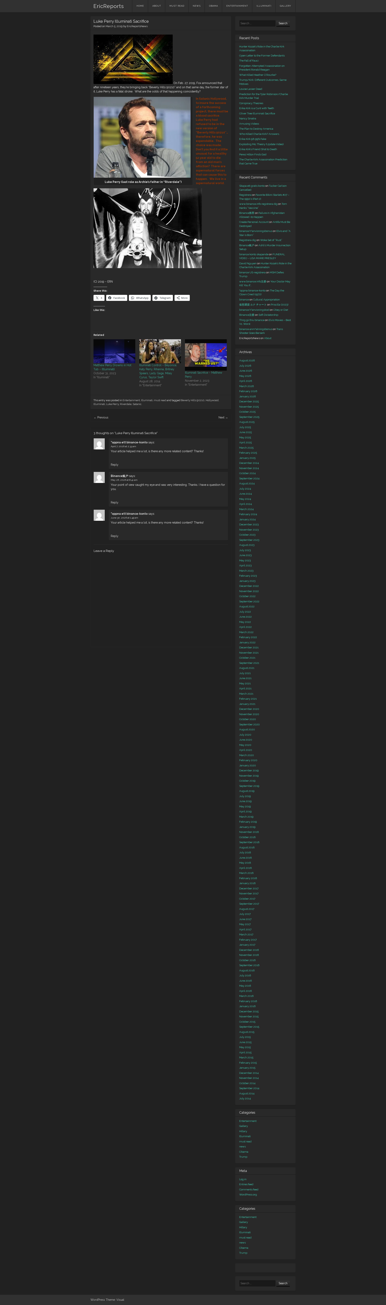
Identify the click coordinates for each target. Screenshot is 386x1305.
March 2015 (246, 1057)
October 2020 (247, 719)
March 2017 (246, 934)
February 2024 (248, 514)
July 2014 (245, 1098)
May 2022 (245, 621)
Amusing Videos (249, 123)
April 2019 (245, 811)
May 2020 (245, 744)
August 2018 (247, 847)
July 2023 (245, 550)
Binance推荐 (246, 212)
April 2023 (245, 565)
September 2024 (249, 478)
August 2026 (247, 360)
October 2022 (247, 596)
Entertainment (237, 6)
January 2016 (247, 1006)
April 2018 (245, 867)
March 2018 (246, 872)
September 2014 (249, 1088)
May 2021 (245, 683)
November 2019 (249, 775)
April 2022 (245, 626)
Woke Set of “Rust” (271, 240)
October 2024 (247, 473)
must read (176, 6)
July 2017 (245, 913)
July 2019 (245, 796)
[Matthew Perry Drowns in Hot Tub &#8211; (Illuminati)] (114, 351)
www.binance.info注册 (252, 281)
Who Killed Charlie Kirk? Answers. (259, 133)
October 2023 (247, 534)
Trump (243, 1156)
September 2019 (249, 785)
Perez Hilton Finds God (252, 154)
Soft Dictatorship (268, 314)
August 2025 (247, 421)
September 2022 (249, 601)
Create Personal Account (254, 221)
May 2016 (245, 985)
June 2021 (245, 678)
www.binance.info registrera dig (258, 203)
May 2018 (245, 862)
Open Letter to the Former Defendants (262, 55)
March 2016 (246, 995)
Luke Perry (112, 404)
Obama (213, 6)
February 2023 (248, 575)
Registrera (245, 194)
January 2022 (247, 642)
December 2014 (249, 1072)
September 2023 (249, 539)
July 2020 (245, 734)
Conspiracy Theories (251, 103)
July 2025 (245, 427)
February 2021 (248, 698)
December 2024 (249, 462)
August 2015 (246, 1031)
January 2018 (247, 883)
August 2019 (247, 790)
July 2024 (245, 488)
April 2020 (245, 749)
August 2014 (247, 1093)
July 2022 (245, 611)
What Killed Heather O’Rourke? (257, 74)
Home (140, 6)
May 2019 (245, 806)
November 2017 (249, 893)
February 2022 (248, 637)
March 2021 (246, 693)
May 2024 (245, 498)
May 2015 (245, 1047)
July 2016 (245, 975)
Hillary (243, 1131)
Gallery (285, 6)
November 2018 (249, 831)
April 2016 (245, 990)
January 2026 (247, 396)
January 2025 (247, 457)
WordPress (97, 1299)
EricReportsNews (137, 26)
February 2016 (248, 1001)
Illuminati (264, 6)
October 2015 (247, 1021)
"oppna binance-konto (252, 290)
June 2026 (245, 370)
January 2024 (247, 519)
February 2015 (248, 1062)
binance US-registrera (252, 272)
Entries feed (246, 1184)
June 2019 (245, 801)
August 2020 (247, 729)
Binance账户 (119, 476)
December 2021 (249, 647)
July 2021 (245, 673)
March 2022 (246, 632)
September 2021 (249, 662)
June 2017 (245, 919)
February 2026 (248, 391)
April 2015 (245, 1052)
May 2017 (245, 924)
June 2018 (245, 857)
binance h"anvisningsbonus (255, 231)
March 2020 (246, 755)
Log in (242, 1179)
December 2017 (249, 888)
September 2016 (249, 965)
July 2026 (245, 365)
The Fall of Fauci (249, 60)
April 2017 (245, 929)
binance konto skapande (253, 254)
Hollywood (212, 400)
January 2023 (247, 580)
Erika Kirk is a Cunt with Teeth (256, 108)
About (156, 6)
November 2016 (249, 954)
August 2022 (247, 606)
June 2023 (245, 555)
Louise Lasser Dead (250, 88)
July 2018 (245, 852)
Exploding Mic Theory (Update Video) (261, 144)
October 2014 (247, 1083)
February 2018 (248, 878)
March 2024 (246, 509)
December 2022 (249, 585)
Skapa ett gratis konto (252, 185)
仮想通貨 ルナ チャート (253, 304)
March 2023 (246, 570)
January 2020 (247, 765)
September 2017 (249, 903)
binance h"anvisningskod (254, 309)
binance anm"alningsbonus (255, 329)
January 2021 (247, 703)
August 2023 (247, 544)
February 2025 (248, 452)
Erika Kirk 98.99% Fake (252, 138)
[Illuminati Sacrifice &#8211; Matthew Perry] (206, 355)
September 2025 (249, 416)
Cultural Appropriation (266, 299)
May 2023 (245, 560)
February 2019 (248, 821)
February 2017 (248, 939)
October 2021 (247, 657)
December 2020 (249, 708)
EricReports (108, 6)
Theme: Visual (115, 1299)
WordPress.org (248, 1194)
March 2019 (246, 816)
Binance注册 (246, 314)
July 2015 (245, 1036)
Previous (101, 417)
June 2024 (245, 493)
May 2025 (245, 437)
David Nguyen (248, 263)
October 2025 (247, 411)
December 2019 (249, 770)
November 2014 (249, 1077)
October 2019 (247, 780)
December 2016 (249, 949)
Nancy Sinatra (247, 118)
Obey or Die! (280, 309)
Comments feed (248, 1189)
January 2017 (247, 944)
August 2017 (246, 908)
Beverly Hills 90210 (192, 400)
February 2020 (248, 760)
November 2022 (249, 591)
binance (244, 299)
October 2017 (247, 898)
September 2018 (249, 842)
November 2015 (249, 1016)
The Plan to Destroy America (256, 128)
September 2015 (249, 1026)
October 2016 (247, 960)
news (197, 6)
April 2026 (245, 380)
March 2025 (246, 447)
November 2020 (249, 714)
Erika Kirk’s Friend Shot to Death (258, 149)
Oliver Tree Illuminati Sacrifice (257, 113)
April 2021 (245, 688)
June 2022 (245, 616)
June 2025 (245, 432)
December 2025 (249, 401)
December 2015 (249, 1011)
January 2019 (247, 826)
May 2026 (245, 375)
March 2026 (246, 386)
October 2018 (247, 837)
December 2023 (249, 524)
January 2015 (247, 1067)
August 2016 (247, 970)
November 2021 (249, 652)
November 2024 (249, 468)
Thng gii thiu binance (251, 320)
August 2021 (246, 667)
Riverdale (125, 404)
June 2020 (245, 739)
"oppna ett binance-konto (129, 442)
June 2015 (245, 1042)
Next (223, 417)
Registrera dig (247, 240)
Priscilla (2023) (279, 304)
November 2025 (249, 406)
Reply (114, 464)
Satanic (137, 404)
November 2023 (249, 529)
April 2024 (245, 503)
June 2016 (245, 980)
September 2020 (249, 724)
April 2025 (245, 442)
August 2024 (247, 483)
